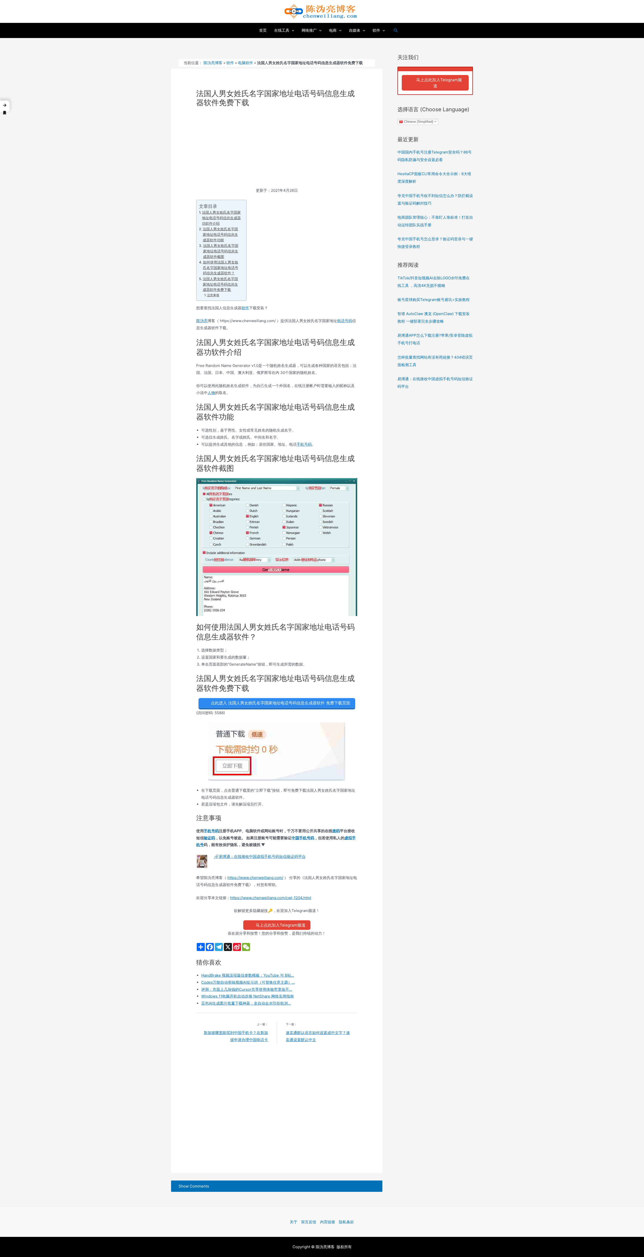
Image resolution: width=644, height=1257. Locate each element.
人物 (211, 392)
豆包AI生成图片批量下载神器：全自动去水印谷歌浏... (246, 1003)
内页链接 (327, 1222)
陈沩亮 (202, 320)
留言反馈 (308, 1222)
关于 (293, 1222)
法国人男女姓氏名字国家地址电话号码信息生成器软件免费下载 (220, 284)
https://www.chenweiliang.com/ (255, 877)
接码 (336, 830)
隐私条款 (346, 1222)
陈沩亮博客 (213, 62)
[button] (5, 106)
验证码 (209, 837)
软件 (230, 62)
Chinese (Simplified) (418, 121)
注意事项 (213, 295)
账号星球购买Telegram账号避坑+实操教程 (433, 299)
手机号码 (304, 444)
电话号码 (344, 320)
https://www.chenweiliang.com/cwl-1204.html (270, 897)
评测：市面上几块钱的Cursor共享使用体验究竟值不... (246, 989)
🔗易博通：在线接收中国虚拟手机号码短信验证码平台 (260, 856)
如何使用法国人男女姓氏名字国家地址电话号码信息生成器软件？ (220, 267)
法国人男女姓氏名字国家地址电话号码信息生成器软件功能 (220, 234)
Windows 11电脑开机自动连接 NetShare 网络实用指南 (247, 996)
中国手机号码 (303, 837)
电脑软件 (245, 62)
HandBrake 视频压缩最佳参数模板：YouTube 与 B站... (247, 975)
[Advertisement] (276, 150)
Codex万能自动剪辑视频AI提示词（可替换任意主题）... (248, 982)
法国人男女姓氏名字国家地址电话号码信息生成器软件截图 (220, 251)
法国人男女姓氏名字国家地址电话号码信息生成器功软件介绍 (221, 217)
